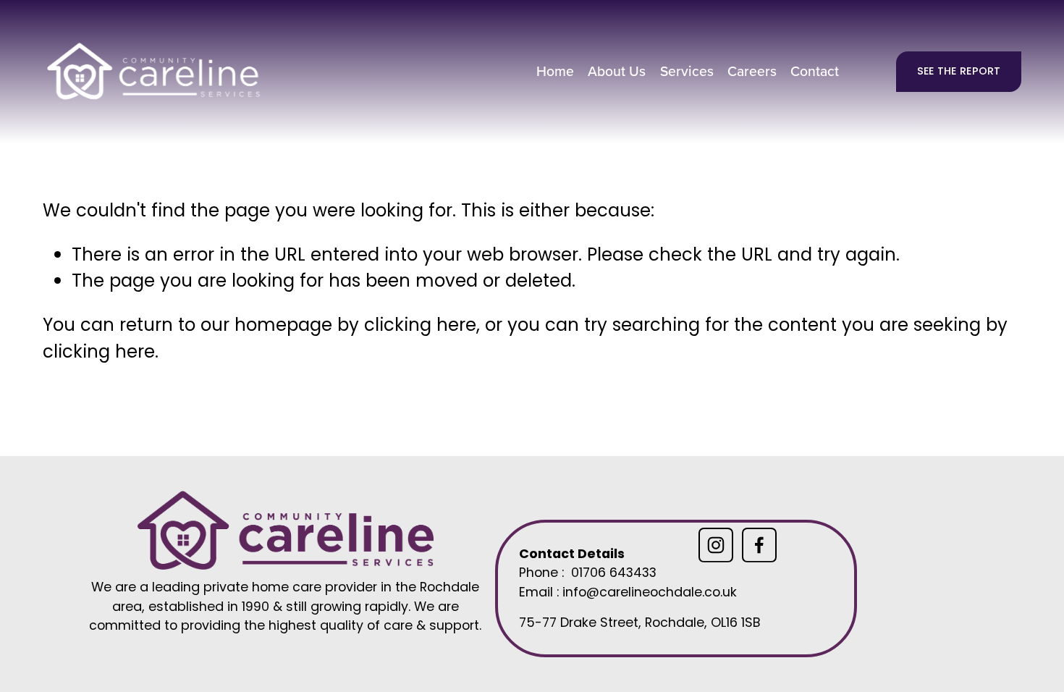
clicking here (420, 324)
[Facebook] (759, 545)
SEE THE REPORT (959, 71)
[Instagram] (715, 545)
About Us (617, 71)
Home (555, 71)
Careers (752, 71)
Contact (814, 71)
